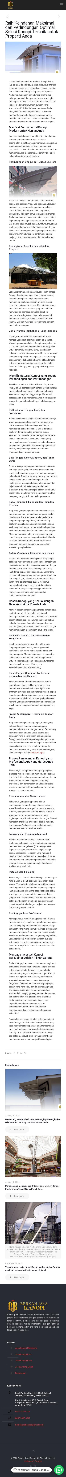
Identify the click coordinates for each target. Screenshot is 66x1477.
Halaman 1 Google (33, 1461)
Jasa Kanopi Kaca (23, 1360)
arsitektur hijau (37, 752)
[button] (59, 1470)
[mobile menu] (61, 5)
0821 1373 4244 (22, 1411)
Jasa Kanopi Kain (23, 1354)
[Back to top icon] (33, 1450)
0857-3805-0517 (22, 1418)
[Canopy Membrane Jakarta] (10, 5)
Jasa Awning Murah (24, 1367)
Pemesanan (20, 1373)
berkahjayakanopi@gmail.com (29, 1425)
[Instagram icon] (34, 1465)
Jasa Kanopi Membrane (26, 1348)
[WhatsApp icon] (31, 1465)
